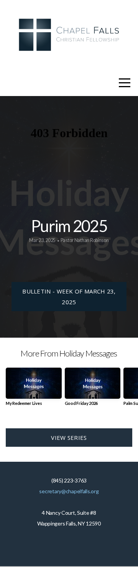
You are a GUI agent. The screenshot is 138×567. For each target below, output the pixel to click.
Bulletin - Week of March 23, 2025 (68, 296)
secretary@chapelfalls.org (69, 491)
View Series (69, 437)
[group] (34, 390)
